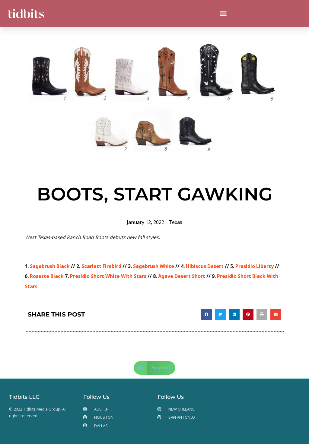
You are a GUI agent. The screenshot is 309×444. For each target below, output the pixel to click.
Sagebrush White (153, 266)
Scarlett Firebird (101, 266)
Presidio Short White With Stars (108, 276)
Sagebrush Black (50, 266)
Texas (175, 222)
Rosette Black (47, 276)
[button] (223, 13)
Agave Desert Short (181, 276)
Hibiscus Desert (205, 266)
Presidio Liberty (254, 266)
